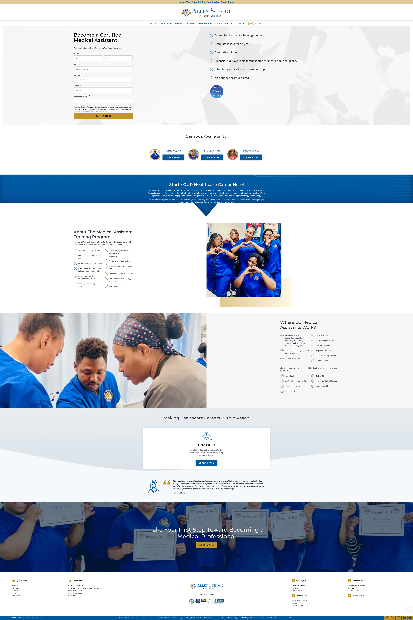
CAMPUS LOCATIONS (184, 24)
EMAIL (77, 64)
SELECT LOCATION (82, 96)
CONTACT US (206, 545)
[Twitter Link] (392, 618)
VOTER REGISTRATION (75, 593)
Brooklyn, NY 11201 (298, 591)
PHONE (77, 75)
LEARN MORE (173, 157)
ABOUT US (152, 24)
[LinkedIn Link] (404, 618)
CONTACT (239, 24)
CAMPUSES (15, 591)
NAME (77, 53)
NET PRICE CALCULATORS (76, 591)
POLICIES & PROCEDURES (76, 585)
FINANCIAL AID (204, 24)
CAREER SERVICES (223, 24)
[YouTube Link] (410, 618)
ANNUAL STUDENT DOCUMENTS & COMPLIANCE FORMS (85, 588)
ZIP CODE (78, 85)
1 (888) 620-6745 (256, 23)
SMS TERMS (72, 596)
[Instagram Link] (398, 618)
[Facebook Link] (387, 618)
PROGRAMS (165, 24)
